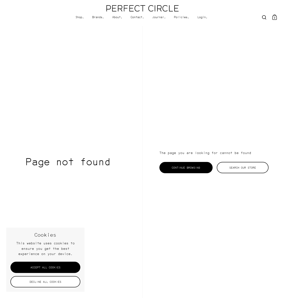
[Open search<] (264, 17)
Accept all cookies (45, 267)
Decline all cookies (45, 281)
